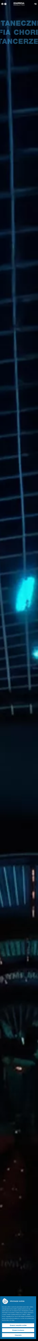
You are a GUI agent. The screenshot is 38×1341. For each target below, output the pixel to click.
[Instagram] (5, 4)
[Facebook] (2, 4)
